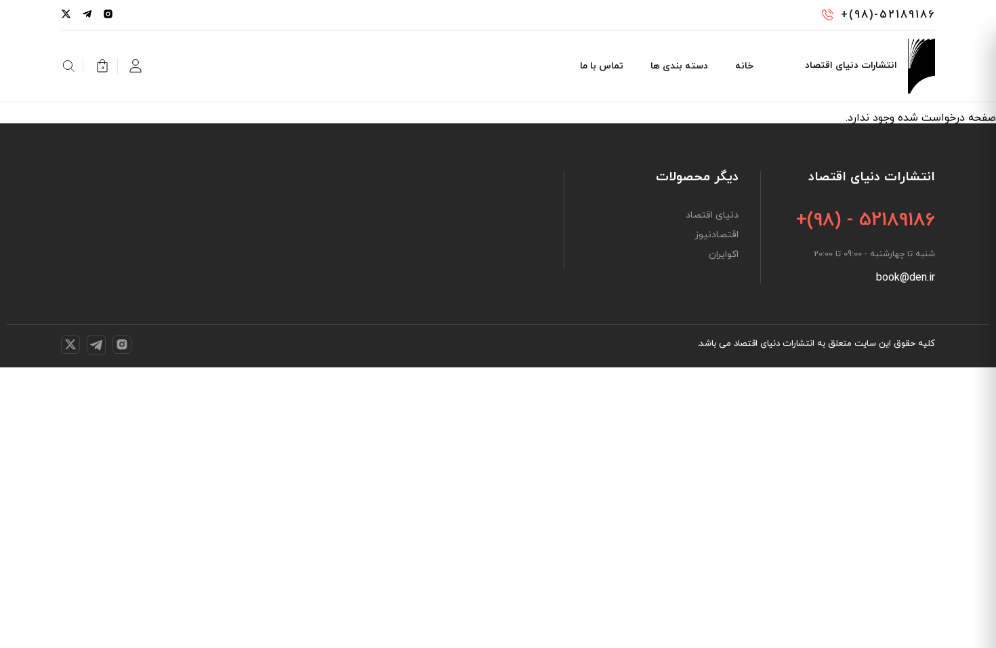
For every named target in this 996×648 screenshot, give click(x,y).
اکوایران (724, 255)
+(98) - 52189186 (865, 220)
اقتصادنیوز (716, 235)
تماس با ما (601, 66)
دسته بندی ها (679, 66)
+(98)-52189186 (888, 14)
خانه (744, 66)
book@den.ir (905, 277)
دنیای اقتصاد (712, 215)
